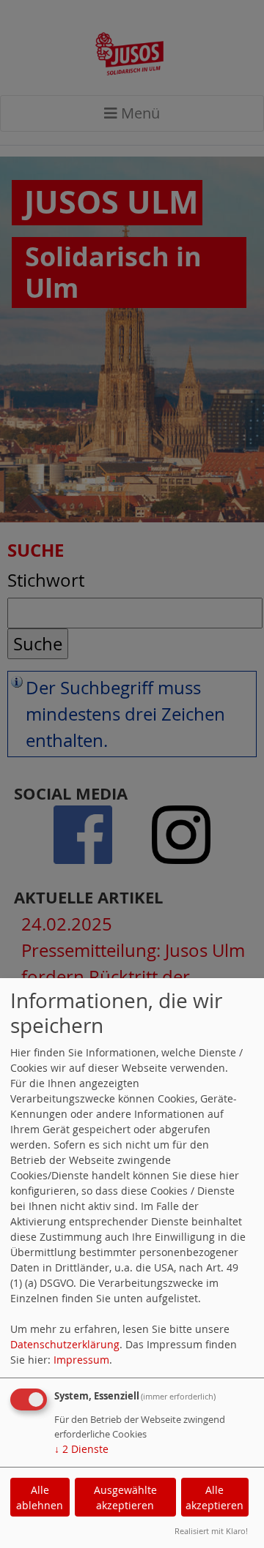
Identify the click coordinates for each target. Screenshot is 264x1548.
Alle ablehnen (39, 1497)
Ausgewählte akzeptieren (125, 1497)
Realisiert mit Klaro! (211, 1530)
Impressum (81, 1360)
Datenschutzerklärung (65, 1344)
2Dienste (81, 1449)
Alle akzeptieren (214, 1497)
